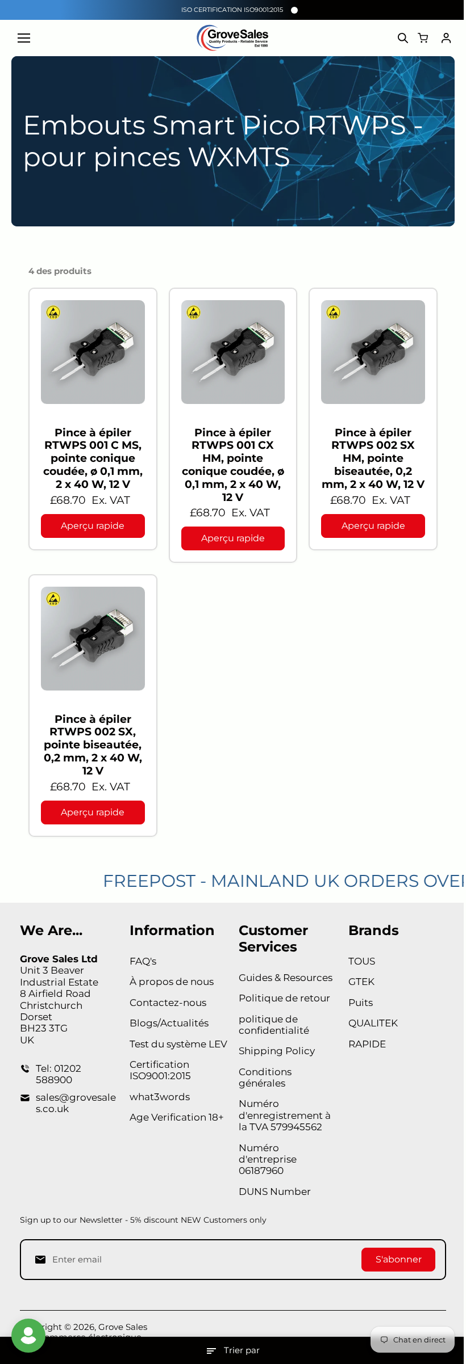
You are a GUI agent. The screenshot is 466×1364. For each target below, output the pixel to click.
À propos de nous (172, 981)
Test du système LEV (178, 1044)
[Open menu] (23, 38)
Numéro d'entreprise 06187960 (268, 1159)
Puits (360, 1002)
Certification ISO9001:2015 (160, 1070)
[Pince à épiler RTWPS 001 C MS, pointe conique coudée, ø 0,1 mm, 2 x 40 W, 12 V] (93, 352)
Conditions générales (265, 1077)
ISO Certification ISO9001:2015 (232, 10)
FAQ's (143, 961)
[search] (402, 38)
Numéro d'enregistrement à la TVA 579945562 (285, 1115)
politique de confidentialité (274, 1024)
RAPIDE (367, 1044)
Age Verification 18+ (177, 1117)
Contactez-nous (168, 1002)
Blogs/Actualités (169, 1023)
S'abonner (399, 1259)
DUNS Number (275, 1191)
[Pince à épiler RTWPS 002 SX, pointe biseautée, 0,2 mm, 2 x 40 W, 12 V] (93, 639)
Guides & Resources (285, 977)
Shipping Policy (277, 1050)
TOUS (361, 961)
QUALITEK (373, 1023)
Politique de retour (284, 998)
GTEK (361, 981)
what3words (160, 1096)
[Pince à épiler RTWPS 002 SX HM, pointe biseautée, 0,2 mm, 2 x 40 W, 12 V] (373, 352)
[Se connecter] (446, 38)
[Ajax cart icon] (422, 38)
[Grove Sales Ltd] (233, 38)
